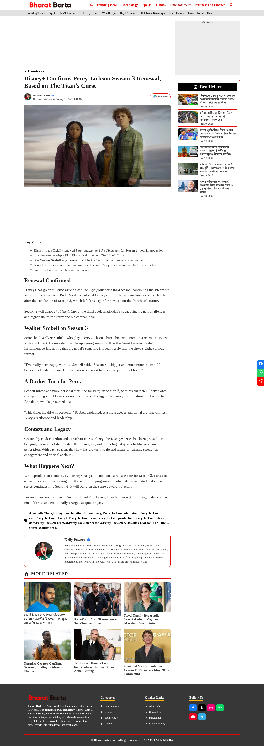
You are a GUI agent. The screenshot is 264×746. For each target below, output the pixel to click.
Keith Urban (176, 13)
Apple (52, 13)
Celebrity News (88, 13)
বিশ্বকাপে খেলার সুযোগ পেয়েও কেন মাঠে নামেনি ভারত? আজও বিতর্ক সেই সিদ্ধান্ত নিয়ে (217, 99)
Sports (146, 5)
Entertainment (180, 5)
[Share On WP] (260, 373)
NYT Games (67, 13)
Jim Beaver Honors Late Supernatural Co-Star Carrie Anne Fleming (94, 666)
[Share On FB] (260, 364)
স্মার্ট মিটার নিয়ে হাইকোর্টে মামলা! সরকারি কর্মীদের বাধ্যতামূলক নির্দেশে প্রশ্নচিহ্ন (215, 150)
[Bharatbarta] (50, 5)
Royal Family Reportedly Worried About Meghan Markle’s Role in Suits (141, 619)
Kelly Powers (43, 95)
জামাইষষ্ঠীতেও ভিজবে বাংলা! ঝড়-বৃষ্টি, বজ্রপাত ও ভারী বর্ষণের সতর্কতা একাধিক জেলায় (218, 168)
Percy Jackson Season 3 (85, 523)
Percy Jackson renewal (52, 523)
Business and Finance (210, 5)
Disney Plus (61, 513)
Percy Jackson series (117, 523)
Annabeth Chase (40, 513)
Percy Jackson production (115, 518)
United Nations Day (200, 13)
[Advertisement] (97, 43)
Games (161, 5)
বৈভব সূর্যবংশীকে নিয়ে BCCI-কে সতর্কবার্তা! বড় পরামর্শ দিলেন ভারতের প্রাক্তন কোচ (218, 133)
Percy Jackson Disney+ (52, 518)
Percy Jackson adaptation (120, 513)
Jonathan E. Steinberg (86, 513)
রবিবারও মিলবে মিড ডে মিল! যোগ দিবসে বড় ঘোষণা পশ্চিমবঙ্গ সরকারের (216, 116)
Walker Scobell (48, 527)
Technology (130, 5)
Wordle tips (109, 13)
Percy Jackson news (82, 518)
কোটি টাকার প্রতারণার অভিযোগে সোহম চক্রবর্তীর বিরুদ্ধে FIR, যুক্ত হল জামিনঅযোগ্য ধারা (45, 619)
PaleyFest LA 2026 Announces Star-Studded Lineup (95, 621)
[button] (231, 5)
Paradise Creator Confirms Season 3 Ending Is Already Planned (43, 667)
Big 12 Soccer (128, 13)
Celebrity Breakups (153, 13)
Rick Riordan (142, 523)
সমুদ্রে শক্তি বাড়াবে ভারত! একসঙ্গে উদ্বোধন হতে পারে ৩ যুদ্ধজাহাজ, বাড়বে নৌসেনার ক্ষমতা (216, 186)
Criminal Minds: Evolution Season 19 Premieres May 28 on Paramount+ (146, 670)
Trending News (106, 5)
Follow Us (163, 97)
